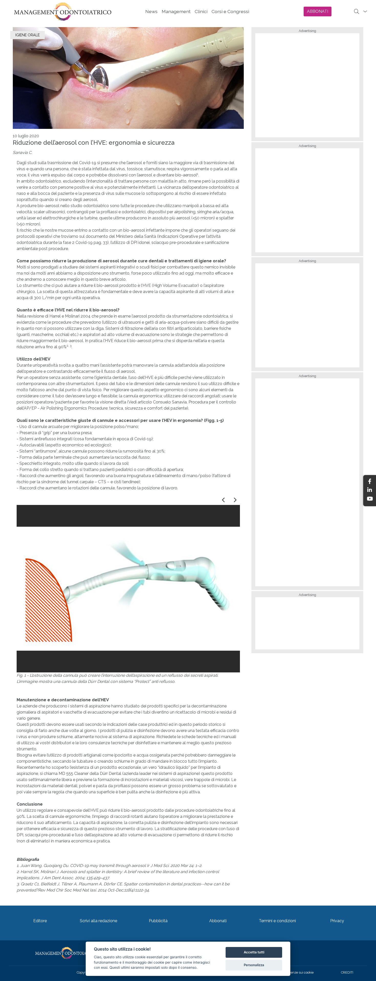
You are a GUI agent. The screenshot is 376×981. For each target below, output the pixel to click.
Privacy (337, 920)
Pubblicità (158, 920)
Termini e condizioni (277, 920)
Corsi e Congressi (230, 11)
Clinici (201, 11)
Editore (40, 920)
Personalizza (254, 965)
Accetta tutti (254, 952)
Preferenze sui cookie (297, 972)
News (151, 11)
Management (176, 11)
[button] (224, 500)
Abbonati (218, 920)
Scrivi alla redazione (98, 920)
